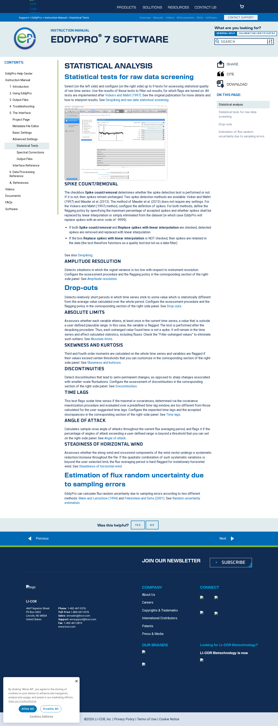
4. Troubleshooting (22, 106)
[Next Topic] (244, 538)
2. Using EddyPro (21, 93)
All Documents (185, 17)
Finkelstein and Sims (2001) (144, 498)
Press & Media (152, 634)
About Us (148, 595)
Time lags (173, 414)
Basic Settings (22, 132)
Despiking (85, 255)
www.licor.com (67, 626)
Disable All (50, 708)
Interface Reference (26, 165)
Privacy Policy (124, 719)
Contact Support (241, 17)
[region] (41, 700)
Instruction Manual (56, 17)
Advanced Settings (25, 139)
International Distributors (159, 618)
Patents (147, 626)
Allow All (28, 708)
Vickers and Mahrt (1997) (123, 95)
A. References (19, 183)
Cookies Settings (41, 716)
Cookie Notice (169, 719)
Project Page (21, 119)
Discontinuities (126, 386)
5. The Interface (20, 113)
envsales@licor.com (78, 615)
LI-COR (31, 601)
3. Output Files (19, 100)
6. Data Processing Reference (22, 174)
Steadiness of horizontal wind (100, 466)
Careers (147, 602)
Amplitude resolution (102, 279)
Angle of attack (115, 438)
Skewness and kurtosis (104, 363)
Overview (145, 17)
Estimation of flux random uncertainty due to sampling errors (241, 134)
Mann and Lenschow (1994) (98, 498)
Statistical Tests (27, 146)
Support (24, 17)
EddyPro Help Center (19, 73)
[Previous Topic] (37, 538)
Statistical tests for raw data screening (237, 114)
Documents (13, 196)
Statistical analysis (231, 104)
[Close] (76, 681)
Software (211, 17)
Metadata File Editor (26, 126)
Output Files (25, 159)
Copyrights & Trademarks (160, 610)
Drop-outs (174, 306)
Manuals (158, 17)
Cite (230, 74)
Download (237, 84)
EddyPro (37, 17)
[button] (269, 41)
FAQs (200, 17)
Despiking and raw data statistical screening (137, 100)
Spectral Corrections (30, 152)
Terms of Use (147, 719)
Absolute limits (101, 339)
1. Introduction (19, 86)
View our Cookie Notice (22, 701)
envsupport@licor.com (83, 619)
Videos (170, 17)
